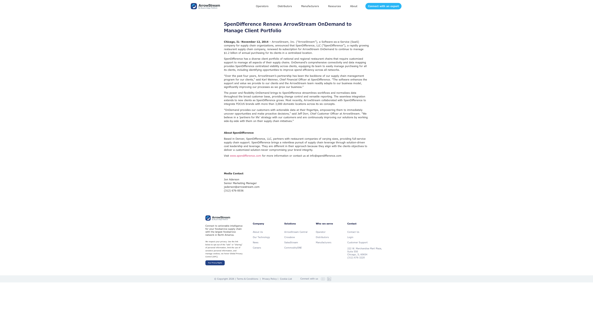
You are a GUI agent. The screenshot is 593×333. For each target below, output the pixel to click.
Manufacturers (323, 242)
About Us (258, 231)
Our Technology (261, 237)
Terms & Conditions (247, 278)
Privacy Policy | (271, 278)
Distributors (322, 237)
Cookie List (286, 278)
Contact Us (353, 231)
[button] (262, 6)
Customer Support (357, 242)
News (255, 242)
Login (350, 237)
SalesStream (291, 242)
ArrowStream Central (295, 231)
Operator (321, 231)
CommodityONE (293, 247)
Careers (257, 247)
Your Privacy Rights (215, 263)
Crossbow (289, 237)
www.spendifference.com (245, 155)
